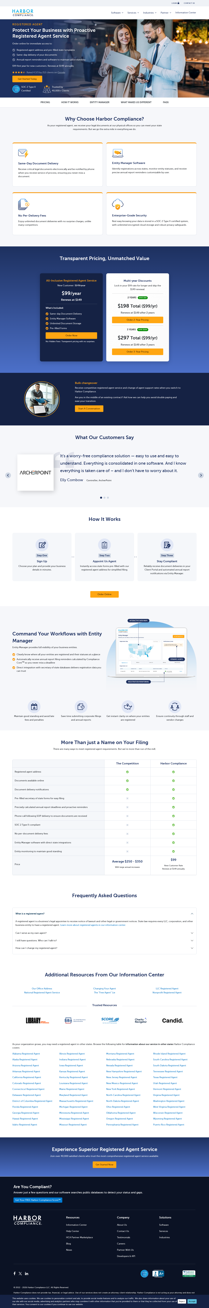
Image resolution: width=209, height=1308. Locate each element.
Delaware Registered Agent (26, 1095)
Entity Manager (99, 102)
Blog (68, 1243)
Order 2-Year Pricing (137, 320)
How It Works (69, 102)
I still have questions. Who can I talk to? (36, 940)
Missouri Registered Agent (73, 1124)
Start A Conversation (89, 408)
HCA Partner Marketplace (79, 1237)
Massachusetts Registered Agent (76, 1101)
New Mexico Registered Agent (122, 1083)
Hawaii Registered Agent (25, 1118)
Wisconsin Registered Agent (168, 1113)
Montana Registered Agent (120, 1053)
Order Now (71, 335)
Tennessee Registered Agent (168, 1071)
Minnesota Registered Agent (74, 1113)
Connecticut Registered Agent (28, 1089)
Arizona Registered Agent (25, 1065)
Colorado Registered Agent (26, 1083)
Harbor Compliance (23, 12)
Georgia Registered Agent (25, 1113)
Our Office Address (42, 988)
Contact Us (123, 1231)
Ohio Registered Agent (118, 1107)
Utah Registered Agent (165, 1083)
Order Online (104, 594)
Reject (182, 1301)
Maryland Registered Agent (73, 1095)
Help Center (72, 1231)
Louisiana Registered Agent (73, 1083)
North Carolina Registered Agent (123, 1095)
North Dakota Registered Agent (122, 1101)
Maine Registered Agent (71, 1089)
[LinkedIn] (27, 1273)
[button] (173, 1274)
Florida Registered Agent (25, 1107)
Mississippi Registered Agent (74, 1118)
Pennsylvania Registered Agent (122, 1124)
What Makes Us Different (136, 102)
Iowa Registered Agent (71, 1065)
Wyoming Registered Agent (167, 1118)
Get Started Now (104, 1164)
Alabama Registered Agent (26, 1053)
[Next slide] (201, 475)
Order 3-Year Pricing (137, 351)
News (69, 1250)
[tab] (101, 498)
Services (132, 13)
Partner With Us (125, 1250)
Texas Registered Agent (165, 1077)
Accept (192, 1301)
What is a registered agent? (30, 913)
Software (116, 13)
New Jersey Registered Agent (121, 1077)
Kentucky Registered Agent (73, 1077)
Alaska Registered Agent (24, 1059)
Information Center (185, 12)
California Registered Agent (26, 1077)
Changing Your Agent (104, 988)
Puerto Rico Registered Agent (168, 1124)
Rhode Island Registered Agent (169, 1053)
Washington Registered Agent (168, 1101)
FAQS (166, 102)
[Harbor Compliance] (28, 1220)
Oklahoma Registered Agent (121, 1113)
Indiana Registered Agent (72, 1059)
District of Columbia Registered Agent (32, 1101)
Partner (164, 13)
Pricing (45, 102)
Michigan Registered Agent (73, 1107)
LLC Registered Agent (167, 988)
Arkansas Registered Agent (26, 1071)
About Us (122, 1225)
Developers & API (126, 1256)
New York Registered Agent (120, 1089)
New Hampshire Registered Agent (124, 1071)
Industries (148, 13)
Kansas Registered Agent (72, 1071)
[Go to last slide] (8, 475)
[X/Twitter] (20, 1273)
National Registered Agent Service (42, 992)
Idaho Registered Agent (24, 1124)
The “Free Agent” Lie (104, 992)
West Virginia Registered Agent (169, 1107)
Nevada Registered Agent (119, 1065)
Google (61, 72)
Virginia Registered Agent (166, 1095)
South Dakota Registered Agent (169, 1065)
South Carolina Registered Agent (170, 1059)
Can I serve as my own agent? (31, 933)
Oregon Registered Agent (119, 1118)
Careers (121, 1243)
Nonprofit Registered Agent (167, 992)
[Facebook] (15, 1273)
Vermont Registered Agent (167, 1089)
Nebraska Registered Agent (120, 1059)
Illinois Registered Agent (72, 1053)
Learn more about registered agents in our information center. (93, 925)
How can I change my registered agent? (36, 948)
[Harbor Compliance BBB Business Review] (156, 1274)
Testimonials (123, 1237)
